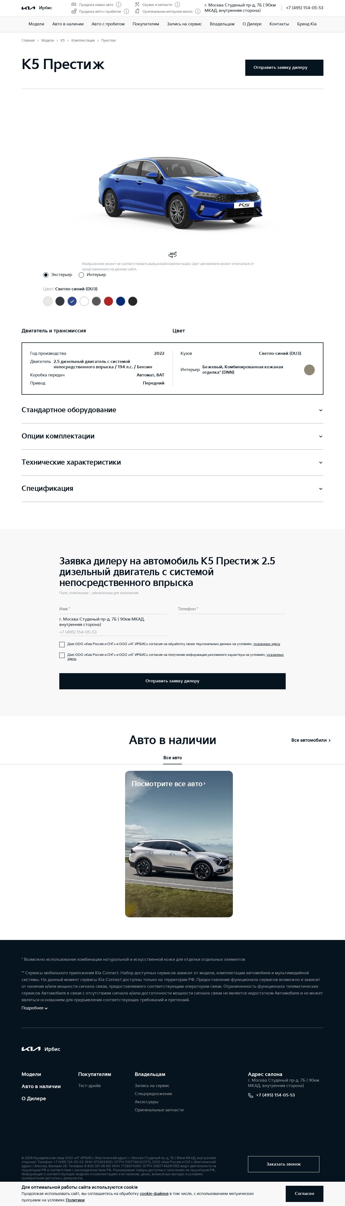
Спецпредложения (153, 1093)
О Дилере (252, 24)
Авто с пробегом (108, 24)
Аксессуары (146, 1102)
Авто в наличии (68, 24)
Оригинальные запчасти (159, 1110)
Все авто (172, 758)
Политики (75, 1200)
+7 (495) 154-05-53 (304, 8)
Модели (36, 24)
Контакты (279, 24)
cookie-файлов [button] (154, 1193)
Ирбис (45, 8)
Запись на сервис (184, 24)
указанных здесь (266, 644)
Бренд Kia (307, 24)
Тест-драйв (89, 1085)
